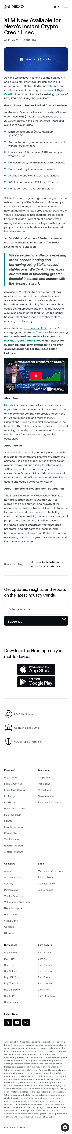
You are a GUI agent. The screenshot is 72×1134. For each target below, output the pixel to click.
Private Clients (12, 833)
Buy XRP (9, 995)
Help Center (10, 914)
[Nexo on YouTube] (17, 1022)
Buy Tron (9, 965)
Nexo (7, 405)
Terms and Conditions (50, 871)
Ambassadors (12, 877)
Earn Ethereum (46, 995)
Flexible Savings (13, 783)
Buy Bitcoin (10, 952)
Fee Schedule (45, 889)
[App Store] (36, 669)
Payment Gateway (48, 802)
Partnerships (11, 889)
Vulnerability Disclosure (17, 902)
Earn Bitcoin (45, 952)
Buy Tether (10, 958)
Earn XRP (43, 958)
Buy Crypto (10, 777)
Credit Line (10, 802)
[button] (65, 1127)
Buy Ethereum (12, 989)
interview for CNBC (35, 328)
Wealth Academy (13, 896)
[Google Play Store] (36, 681)
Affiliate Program (13, 851)
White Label (44, 790)
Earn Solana (45, 971)
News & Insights (13, 908)
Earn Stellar (44, 977)
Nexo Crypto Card (14, 808)
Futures (8, 820)
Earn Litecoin (45, 983)
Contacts (9, 926)
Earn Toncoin (45, 965)
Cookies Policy (46, 883)
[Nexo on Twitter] (8, 1022)
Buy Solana (10, 971)
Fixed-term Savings (15, 790)
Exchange (9, 796)
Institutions (44, 783)
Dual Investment (13, 814)
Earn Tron (43, 989)
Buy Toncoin (11, 983)
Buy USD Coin (12, 977)
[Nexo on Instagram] (26, 1022)
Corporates (44, 777)
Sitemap (9, 933)
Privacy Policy (45, 877)
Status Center (11, 920)
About (7, 871)
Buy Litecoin (11, 1002)
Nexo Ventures (46, 796)
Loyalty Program (13, 827)
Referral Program (14, 845)
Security (8, 883)
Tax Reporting (12, 839)
